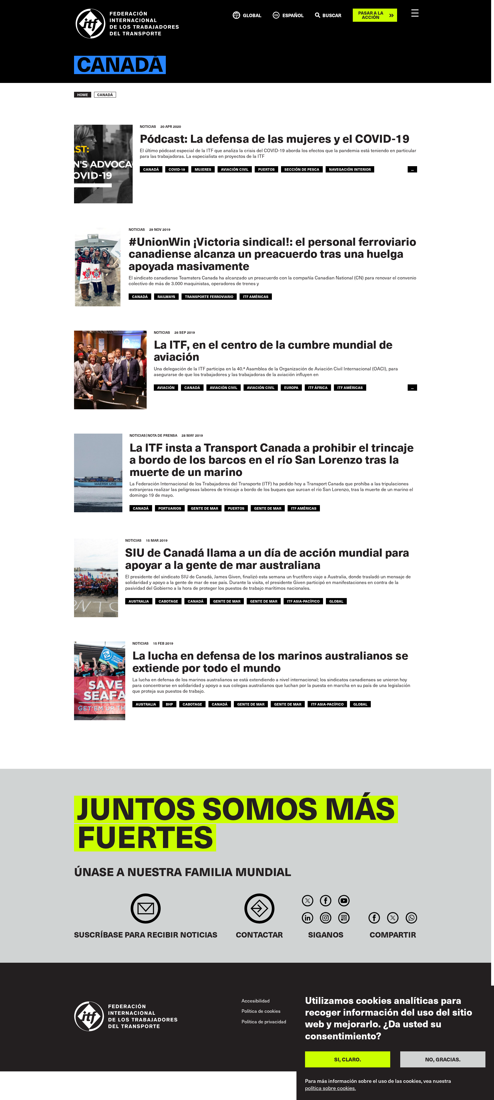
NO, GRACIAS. (443, 1059)
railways (166, 296)
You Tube (344, 900)
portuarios (169, 508)
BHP (169, 704)
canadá (151, 169)
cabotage (168, 601)
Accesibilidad (256, 1000)
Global (336, 601)
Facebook (326, 900)
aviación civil (223, 387)
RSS (344, 918)
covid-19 (177, 169)
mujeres (203, 169)
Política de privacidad (264, 1021)
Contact (259, 911)
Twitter (307, 900)
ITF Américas (255, 296)
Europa (291, 387)
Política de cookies (261, 1010)
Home (82, 94)
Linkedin (307, 918)
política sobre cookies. (330, 1088)
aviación (166, 387)
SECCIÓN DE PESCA (301, 169)
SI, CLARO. (347, 1059)
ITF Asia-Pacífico (303, 601)
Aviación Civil (234, 169)
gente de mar (204, 508)
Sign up (146, 911)
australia (139, 601)
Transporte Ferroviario (209, 296)
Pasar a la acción (370, 15)
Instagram (326, 918)
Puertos (266, 169)
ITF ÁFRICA (318, 387)
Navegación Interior (350, 169)
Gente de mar (267, 508)
